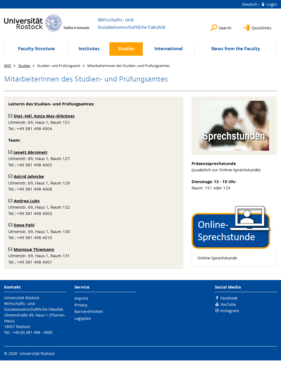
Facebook (228, 298)
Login (271, 4)
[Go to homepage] (46, 23)
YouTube (228, 304)
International (168, 49)
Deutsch (250, 4)
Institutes (89, 49)
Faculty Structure (36, 49)
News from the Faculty (235, 49)
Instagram (229, 310)
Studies (126, 49)
